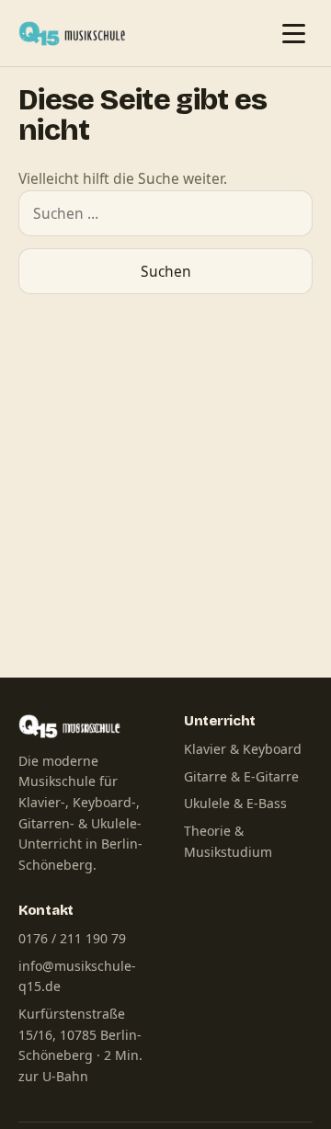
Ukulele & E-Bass (235, 803)
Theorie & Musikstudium (228, 841)
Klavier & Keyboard (243, 749)
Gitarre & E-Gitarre (241, 776)
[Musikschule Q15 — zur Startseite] (76, 33)
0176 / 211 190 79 (72, 938)
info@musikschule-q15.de (77, 976)
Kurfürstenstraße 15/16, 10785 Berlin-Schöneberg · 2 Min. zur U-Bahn (80, 1045)
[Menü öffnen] (293, 33)
